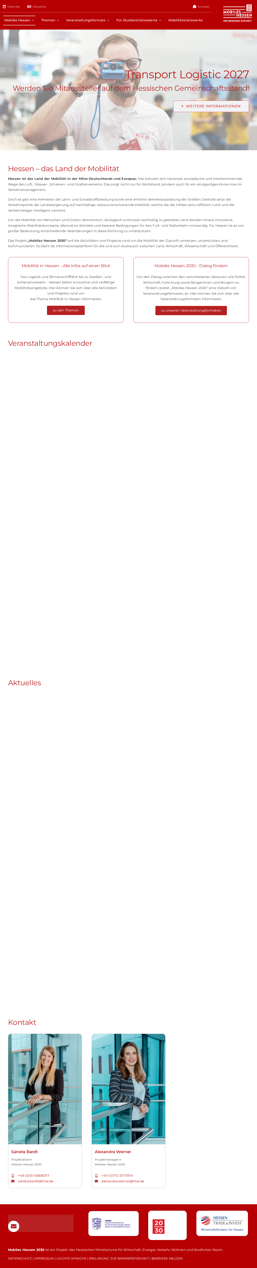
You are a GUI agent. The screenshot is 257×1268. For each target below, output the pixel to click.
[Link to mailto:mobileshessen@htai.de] (13, 1226)
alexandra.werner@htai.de (122, 1181)
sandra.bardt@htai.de (36, 1181)
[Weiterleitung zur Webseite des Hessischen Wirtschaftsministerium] (113, 1223)
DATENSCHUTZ (20, 1258)
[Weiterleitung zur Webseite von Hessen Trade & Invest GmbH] (222, 1223)
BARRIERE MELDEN (167, 1258)
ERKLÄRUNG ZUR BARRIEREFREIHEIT (119, 1258)
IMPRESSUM (44, 1258)
